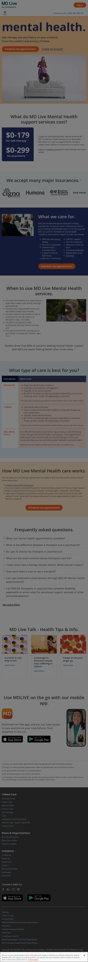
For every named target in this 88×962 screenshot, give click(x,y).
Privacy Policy (33, 960)
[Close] (84, 955)
